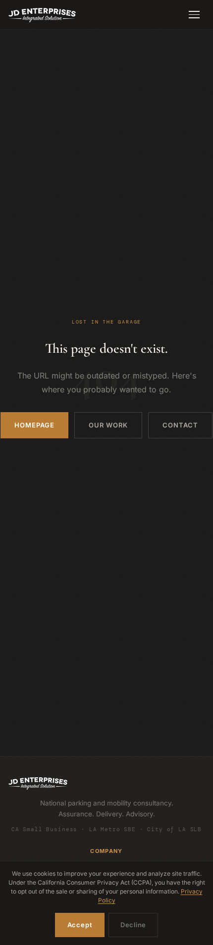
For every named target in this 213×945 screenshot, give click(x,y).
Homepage (34, 425)
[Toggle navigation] (194, 15)
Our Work (108, 425)
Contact (180, 425)
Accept (80, 925)
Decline (133, 925)
